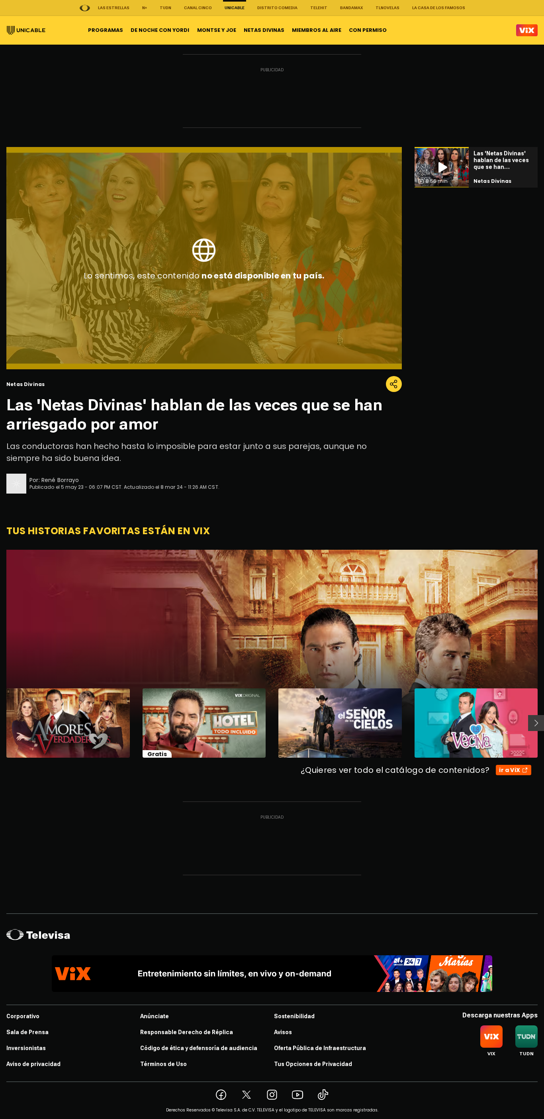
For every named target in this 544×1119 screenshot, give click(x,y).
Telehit (318, 8)
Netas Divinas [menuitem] (264, 30)
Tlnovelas (387, 8)
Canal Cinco (198, 8)
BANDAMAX (351, 8)
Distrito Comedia (277, 8)
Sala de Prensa (27, 1032)
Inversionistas (26, 1048)
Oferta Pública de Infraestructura (320, 1048)
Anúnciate (154, 1016)
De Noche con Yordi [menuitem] (160, 30)
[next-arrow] (536, 723)
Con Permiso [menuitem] (368, 30)
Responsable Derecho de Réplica (186, 1032)
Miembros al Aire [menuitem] (316, 30)
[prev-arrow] (1, 723)
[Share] (394, 384)
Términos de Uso (163, 1064)
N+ (144, 8)
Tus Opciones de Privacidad (313, 1064)
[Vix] (527, 30)
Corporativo (22, 1016)
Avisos (283, 1032)
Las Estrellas (113, 8)
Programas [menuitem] (105, 30)
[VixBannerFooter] (272, 973)
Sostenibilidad (294, 1016)
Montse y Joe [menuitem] (216, 30)
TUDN (165, 8)
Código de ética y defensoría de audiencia (198, 1048)
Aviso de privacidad (33, 1064)
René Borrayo (60, 480)
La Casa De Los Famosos (438, 8)
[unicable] (26, 30)
